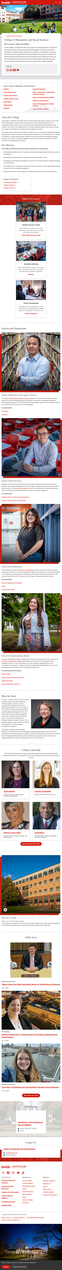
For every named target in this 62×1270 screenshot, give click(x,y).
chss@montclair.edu (11, 1153)
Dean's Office (7, 102)
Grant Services (8, 105)
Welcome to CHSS (9, 188)
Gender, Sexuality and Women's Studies (13, 677)
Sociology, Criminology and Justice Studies (14, 500)
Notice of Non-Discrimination (10, 1220)
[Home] (14, 2)
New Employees (26, 1194)
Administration (7, 1205)
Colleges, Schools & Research (14, 36)
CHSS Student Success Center (31, 235)
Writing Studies (6, 674)
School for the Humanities (41, 100)
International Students (28, 1186)
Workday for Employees (50, 1195)
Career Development (10, 92)
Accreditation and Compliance (35, 1217)
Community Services (8, 1202)
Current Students (27, 1180)
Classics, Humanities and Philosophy (12, 583)
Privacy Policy (6, 1217)
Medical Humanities (7, 680)
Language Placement (39, 89)
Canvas (45, 1186)
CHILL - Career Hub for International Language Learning (44, 93)
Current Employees (27, 1191)
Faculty (24, 1189)
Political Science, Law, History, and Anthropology (15, 497)
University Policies (18, 1217)
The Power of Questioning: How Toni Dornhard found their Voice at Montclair (30, 1087)
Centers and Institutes (10, 95)
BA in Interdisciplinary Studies (10, 684)
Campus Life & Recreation (10, 1192)
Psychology (5, 411)
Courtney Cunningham (43, 791)
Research (6, 108)
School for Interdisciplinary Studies (43, 97)
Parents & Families (27, 1200)
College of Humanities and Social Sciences (19, 1149)
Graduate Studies (8, 185)
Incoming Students (27, 1183)
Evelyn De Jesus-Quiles (12, 833)
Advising (6, 89)
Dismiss (6, 1267)
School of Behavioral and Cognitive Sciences (43, 104)
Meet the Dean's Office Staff (31, 844)
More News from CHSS (31, 1095)
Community (25, 1202)
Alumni (24, 1197)
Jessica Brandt (9, 791)
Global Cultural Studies (8, 589)
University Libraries (48, 1192)
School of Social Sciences (41, 109)
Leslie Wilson (39, 833)
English (4, 586)
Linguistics (5, 414)
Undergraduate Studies (10, 182)
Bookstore (46, 1183)
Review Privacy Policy (19, 1267)
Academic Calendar (48, 1180)
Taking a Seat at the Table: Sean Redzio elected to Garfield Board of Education (31, 984)
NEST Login (46, 1189)
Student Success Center (11, 98)
